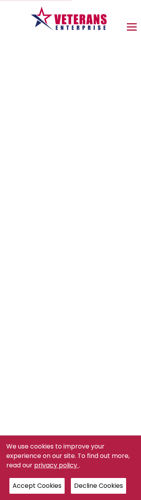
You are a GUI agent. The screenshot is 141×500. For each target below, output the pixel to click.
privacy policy (56, 465)
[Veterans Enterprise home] (71, 20)
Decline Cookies (98, 485)
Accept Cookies (37, 485)
